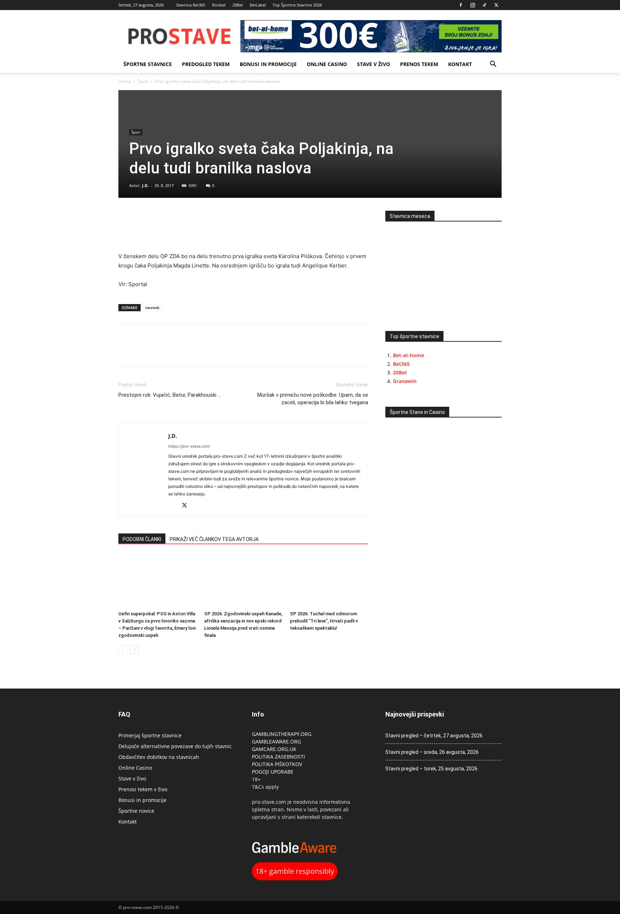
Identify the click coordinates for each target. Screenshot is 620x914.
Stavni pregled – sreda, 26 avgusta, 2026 (432, 752)
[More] (175, 218)
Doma (124, 81)
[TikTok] (484, 5)
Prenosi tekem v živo (142, 789)
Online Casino (327, 64)
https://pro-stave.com (189, 446)
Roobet (219, 5)
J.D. (145, 185)
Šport (142, 81)
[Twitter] (496, 5)
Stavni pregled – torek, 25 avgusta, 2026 (431, 768)
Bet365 (401, 363)
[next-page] (134, 649)
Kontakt (460, 64)
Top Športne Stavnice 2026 (297, 5)
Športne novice (136, 810)
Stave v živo (373, 64)
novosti (152, 307)
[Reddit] (174, 506)
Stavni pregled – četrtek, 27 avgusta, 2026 (434, 735)
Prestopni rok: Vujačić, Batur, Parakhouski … (169, 395)
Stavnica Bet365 (190, 5)
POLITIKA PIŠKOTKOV (277, 764)
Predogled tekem (206, 64)
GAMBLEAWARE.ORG (277, 741)
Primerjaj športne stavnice (150, 735)
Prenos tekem (419, 64)
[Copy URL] (158, 218)
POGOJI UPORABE (272, 771)
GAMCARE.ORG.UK (274, 749)
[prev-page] (122, 649)
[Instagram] (472, 5)
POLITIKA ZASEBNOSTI (278, 756)
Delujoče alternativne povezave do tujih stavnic (175, 746)
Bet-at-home (408, 355)
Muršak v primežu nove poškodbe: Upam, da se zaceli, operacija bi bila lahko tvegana (312, 399)
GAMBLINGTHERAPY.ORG (281, 734)
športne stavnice (147, 64)
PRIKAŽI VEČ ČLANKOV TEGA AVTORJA (214, 539)
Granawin (405, 381)
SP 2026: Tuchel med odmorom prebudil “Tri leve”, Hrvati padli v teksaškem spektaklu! (324, 621)
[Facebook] (460, 5)
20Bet (237, 5)
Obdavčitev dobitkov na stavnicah (158, 757)
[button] (493, 64)
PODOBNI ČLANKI (142, 539)
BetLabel (258, 5)
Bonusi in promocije (268, 64)
